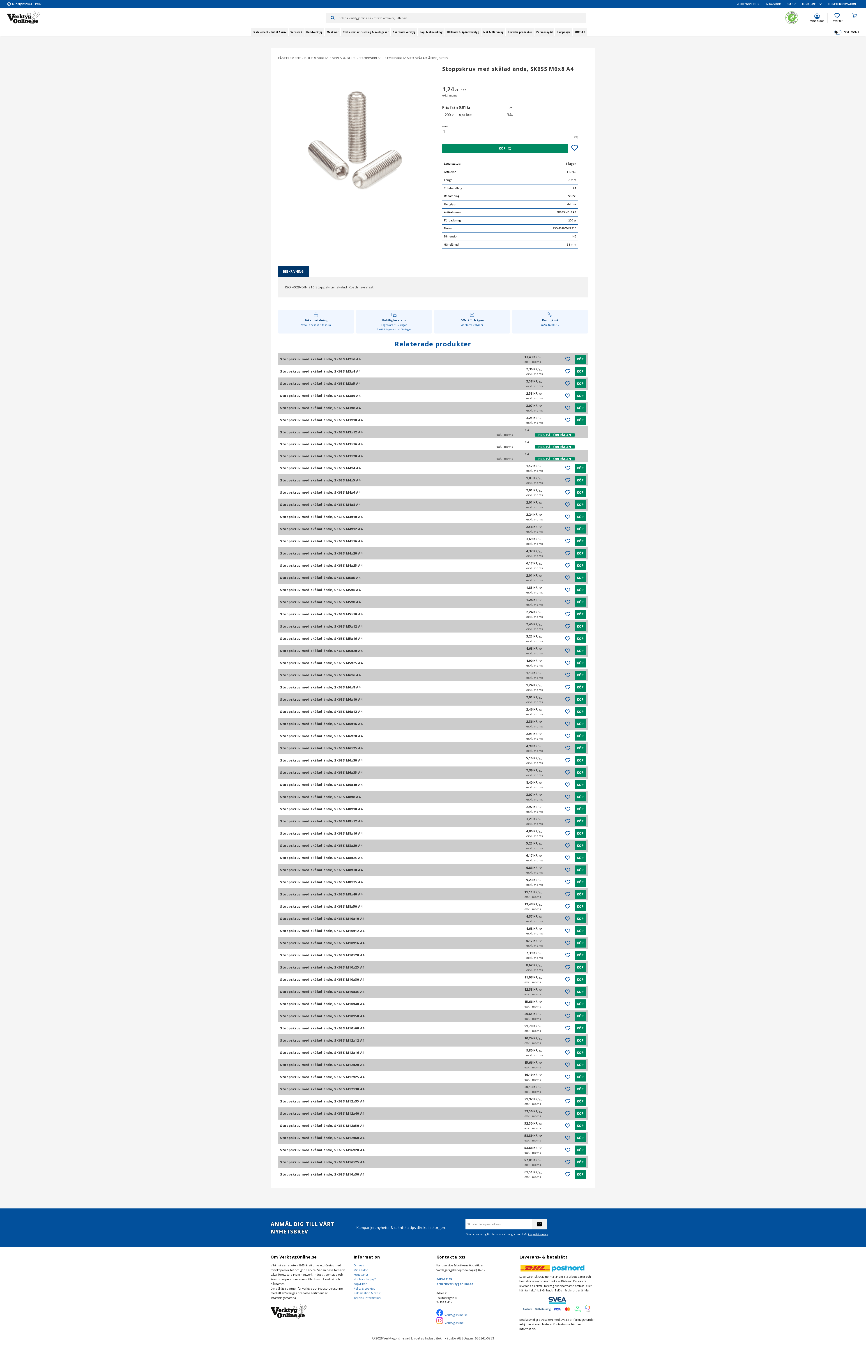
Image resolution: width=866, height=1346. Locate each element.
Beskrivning (293, 271)
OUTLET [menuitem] (580, 32)
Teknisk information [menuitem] (842, 4)
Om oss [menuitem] (791, 4)
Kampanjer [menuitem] (563, 32)
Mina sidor (361, 1270)
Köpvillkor (360, 1284)
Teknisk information (367, 1298)
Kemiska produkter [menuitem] (520, 32)
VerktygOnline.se (456, 1315)
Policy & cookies (364, 1288)
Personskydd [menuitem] (544, 32)
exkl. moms (851, 32)
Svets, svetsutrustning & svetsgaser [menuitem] (366, 32)
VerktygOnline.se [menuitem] (748, 4)
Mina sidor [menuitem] (773, 4)
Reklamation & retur (367, 1293)
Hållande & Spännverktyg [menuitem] (463, 32)
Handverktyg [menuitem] (314, 32)
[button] (837, 18)
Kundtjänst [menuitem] (810, 4)
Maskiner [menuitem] (333, 32)
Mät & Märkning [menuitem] (493, 32)
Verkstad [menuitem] (296, 32)
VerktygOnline (454, 1323)
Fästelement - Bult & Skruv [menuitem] (269, 32)
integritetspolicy (538, 1234)
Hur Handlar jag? (365, 1279)
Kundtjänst (361, 1274)
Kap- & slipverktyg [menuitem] (431, 32)
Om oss (359, 1265)
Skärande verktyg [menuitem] (404, 32)
